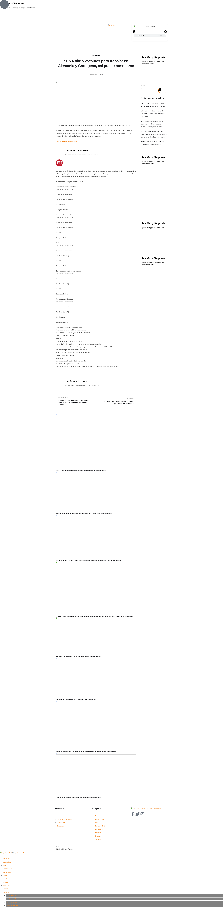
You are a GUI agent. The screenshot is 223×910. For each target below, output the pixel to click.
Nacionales (96, 55)
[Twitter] (137, 814)
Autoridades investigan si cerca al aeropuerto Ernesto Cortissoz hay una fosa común (84, 513)
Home (59, 816)
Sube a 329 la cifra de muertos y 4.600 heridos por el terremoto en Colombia (81, 470)
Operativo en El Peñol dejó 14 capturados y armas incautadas (76, 699)
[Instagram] (142, 814)
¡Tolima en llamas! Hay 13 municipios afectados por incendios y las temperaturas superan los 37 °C (88, 751)
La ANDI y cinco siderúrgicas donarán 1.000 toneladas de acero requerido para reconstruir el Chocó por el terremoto (94, 616)
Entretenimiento (100, 826)
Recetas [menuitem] (5, 879)
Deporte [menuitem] (5, 882)
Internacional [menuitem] (7, 862)
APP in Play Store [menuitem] (12, 905)
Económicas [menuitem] (7, 872)
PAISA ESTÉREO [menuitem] (11, 902)
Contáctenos (61, 822)
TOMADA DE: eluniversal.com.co (66, 141)
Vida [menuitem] (4, 865)
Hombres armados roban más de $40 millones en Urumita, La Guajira (78, 656)
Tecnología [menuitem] (6, 885)
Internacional (99, 819)
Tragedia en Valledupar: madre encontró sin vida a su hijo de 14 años (78, 797)
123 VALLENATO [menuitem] (11, 895)
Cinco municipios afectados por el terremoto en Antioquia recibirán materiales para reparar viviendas (89, 560)
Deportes (98, 836)
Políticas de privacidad (64, 819)
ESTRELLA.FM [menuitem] (11, 899)
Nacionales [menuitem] (6, 859)
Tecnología (98, 839)
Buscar (143, 86)
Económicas (99, 829)
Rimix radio (59, 847)
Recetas (98, 832)
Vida (96, 822)
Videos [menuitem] (5, 875)
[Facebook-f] (133, 814)
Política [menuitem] (5, 889)
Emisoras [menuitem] (6, 892)
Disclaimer (60, 826)
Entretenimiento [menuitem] (8, 869)
